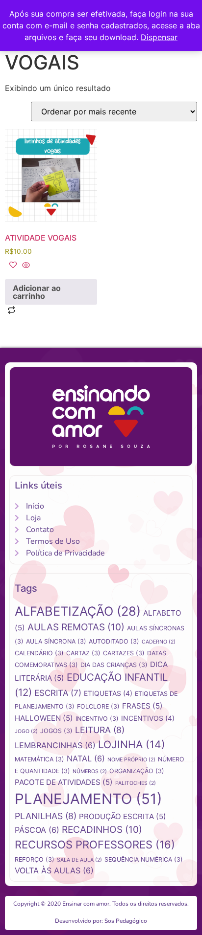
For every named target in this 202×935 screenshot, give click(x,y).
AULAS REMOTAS (76, 627)
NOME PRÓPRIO (131, 760)
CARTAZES (124, 653)
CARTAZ (83, 653)
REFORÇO (34, 859)
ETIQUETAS (108, 693)
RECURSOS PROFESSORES (95, 844)
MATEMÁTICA (39, 759)
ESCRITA (57, 693)
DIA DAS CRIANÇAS (114, 664)
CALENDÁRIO (39, 653)
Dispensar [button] (159, 37)
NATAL (86, 758)
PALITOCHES (135, 783)
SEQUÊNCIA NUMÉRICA (143, 859)
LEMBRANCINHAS (55, 745)
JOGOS (56, 731)
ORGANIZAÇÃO (136, 771)
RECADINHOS (102, 829)
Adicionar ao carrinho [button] (37, 292)
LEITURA (100, 730)
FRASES (142, 706)
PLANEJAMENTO (88, 798)
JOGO (26, 731)
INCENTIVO (97, 718)
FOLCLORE (98, 706)
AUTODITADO (114, 641)
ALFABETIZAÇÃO (78, 611)
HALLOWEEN (44, 718)
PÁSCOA (37, 830)
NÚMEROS (90, 771)
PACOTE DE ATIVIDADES (64, 782)
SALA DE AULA (79, 860)
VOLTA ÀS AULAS (54, 870)
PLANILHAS (45, 816)
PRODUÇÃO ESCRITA (122, 816)
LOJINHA (131, 744)
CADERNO (159, 642)
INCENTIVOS (148, 718)
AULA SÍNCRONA (56, 641)
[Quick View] (25, 265)
